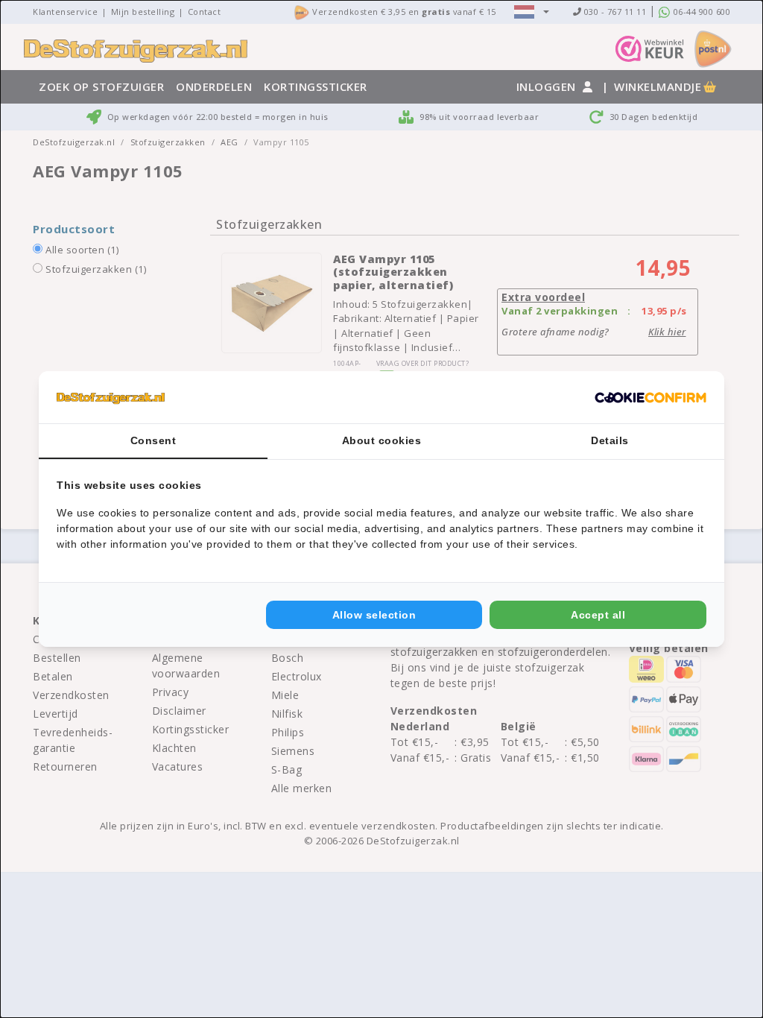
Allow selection (374, 615)
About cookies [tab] (382, 440)
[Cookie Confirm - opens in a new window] (650, 397)
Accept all (598, 615)
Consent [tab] (153, 440)
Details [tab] (610, 440)
